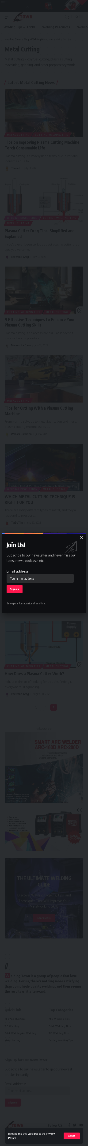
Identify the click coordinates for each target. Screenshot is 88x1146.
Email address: (18, 571)
